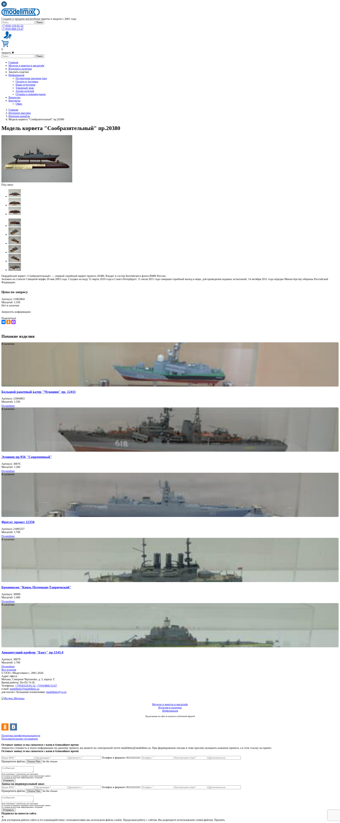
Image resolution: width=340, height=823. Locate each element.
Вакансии (14, 97)
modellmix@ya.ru (56, 691)
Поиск (39, 22)
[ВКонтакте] (3, 322)
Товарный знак (25, 87)
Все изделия (8, 669)
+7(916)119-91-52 (25, 685)
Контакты (14, 100)
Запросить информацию (16, 311)
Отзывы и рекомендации (31, 94)
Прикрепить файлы (13, 761)
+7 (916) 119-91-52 (12, 25)
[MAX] (13, 322)
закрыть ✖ (7, 52)
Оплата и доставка (27, 81)
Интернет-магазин (19, 112)
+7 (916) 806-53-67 (12, 28)
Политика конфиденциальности (20, 735)
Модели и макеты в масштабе (26, 65)
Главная (13, 62)
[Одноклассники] (8, 322)
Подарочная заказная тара (31, 78)
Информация (16, 75)
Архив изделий (25, 91)
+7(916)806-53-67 (46, 685)
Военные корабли (19, 116)
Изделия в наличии (20, 68)
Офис (19, 103)
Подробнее (8, 405)
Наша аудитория (25, 84)
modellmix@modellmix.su (24, 688)
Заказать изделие (18, 71)
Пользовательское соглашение (19, 738)
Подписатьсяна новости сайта (170, 720)
